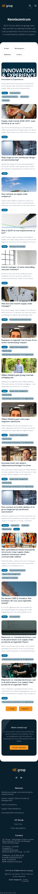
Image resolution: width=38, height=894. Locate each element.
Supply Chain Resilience (11, 808)
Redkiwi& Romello (25, 880)
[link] (19, 82)
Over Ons (18, 824)
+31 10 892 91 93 (17, 855)
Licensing (30, 870)
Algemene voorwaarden (12, 874)
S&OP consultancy (9, 804)
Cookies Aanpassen (19, 876)
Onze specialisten (18, 828)
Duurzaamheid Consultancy (12, 813)
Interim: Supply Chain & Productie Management (15, 799)
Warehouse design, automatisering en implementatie (17, 793)
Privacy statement (27, 874)
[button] (35, 6)
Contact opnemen (19, 747)
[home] (7, 6)
